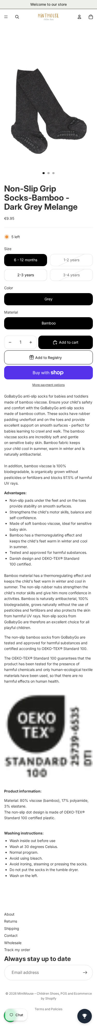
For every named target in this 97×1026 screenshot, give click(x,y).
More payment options (48, 385)
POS (64, 993)
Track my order (17, 949)
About (9, 914)
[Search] (17, 17)
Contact (11, 935)
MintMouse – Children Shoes (38, 993)
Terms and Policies (48, 1009)
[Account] (79, 17)
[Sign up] (85, 972)
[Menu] (6, 17)
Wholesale (12, 942)
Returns (10, 921)
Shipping (11, 928)
